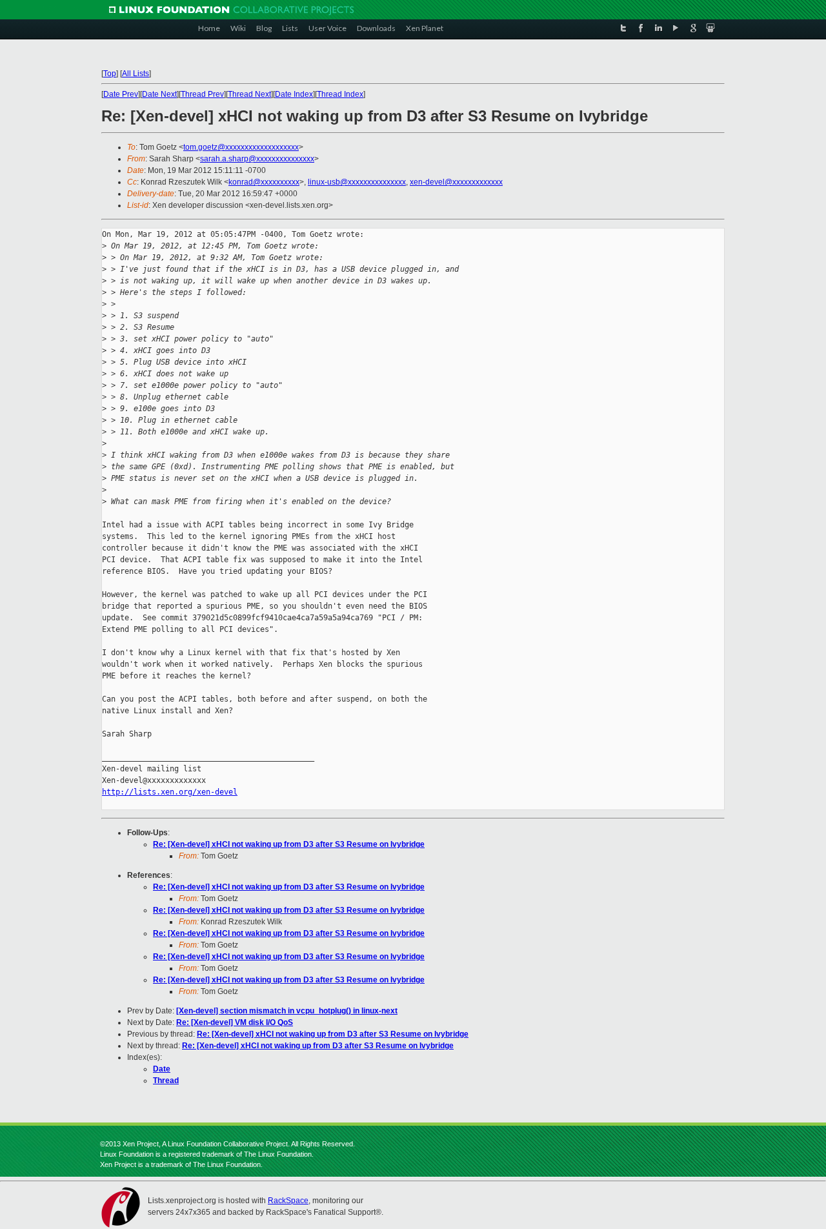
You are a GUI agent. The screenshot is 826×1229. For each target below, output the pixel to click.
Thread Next (249, 94)
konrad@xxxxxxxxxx (263, 182)
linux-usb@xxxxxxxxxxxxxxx (357, 182)
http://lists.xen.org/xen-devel (169, 792)
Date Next (159, 94)
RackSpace (288, 1200)
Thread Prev (202, 94)
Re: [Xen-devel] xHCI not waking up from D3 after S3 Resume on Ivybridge (289, 844)
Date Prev (120, 94)
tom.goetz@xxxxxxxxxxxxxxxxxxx (241, 147)
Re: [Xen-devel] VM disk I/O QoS (234, 1022)
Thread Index (340, 94)
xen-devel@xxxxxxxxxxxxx (456, 182)
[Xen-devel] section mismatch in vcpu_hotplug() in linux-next (287, 1010)
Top (109, 73)
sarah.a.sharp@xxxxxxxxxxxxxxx (257, 158)
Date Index (294, 94)
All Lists (135, 73)
